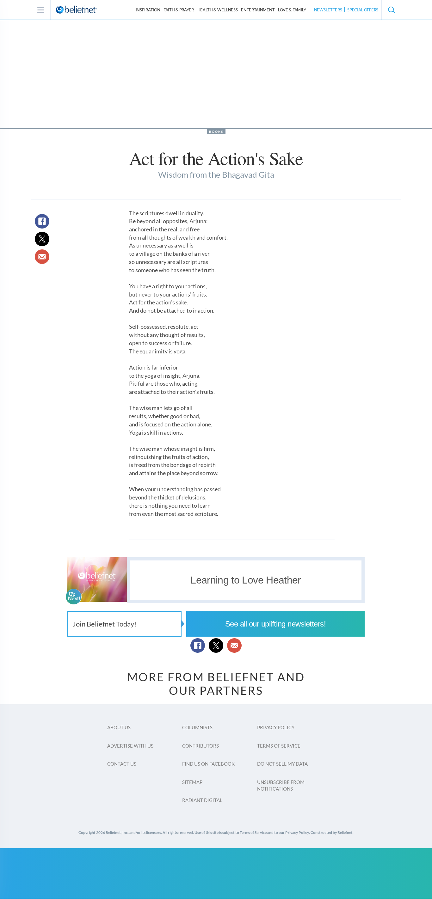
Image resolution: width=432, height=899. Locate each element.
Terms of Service (278, 746)
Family (292, 9)
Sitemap (192, 782)
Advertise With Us (130, 746)
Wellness (217, 9)
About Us (119, 727)
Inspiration (148, 9)
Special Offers (362, 9)
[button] (391, 10)
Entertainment (258, 9)
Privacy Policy (275, 727)
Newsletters (328, 9)
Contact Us (121, 764)
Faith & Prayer (179, 9)
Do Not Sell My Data (282, 764)
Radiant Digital (202, 800)
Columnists (197, 727)
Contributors (200, 746)
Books (216, 131)
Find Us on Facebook (208, 764)
